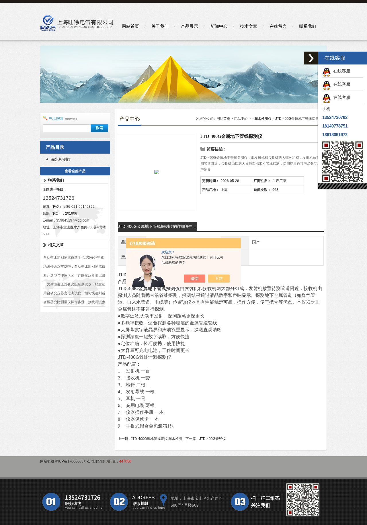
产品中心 (241, 119)
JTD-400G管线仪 (212, 439)
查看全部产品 (75, 171)
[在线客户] (311, 58)
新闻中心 (219, 26)
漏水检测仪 (61, 159)
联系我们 (307, 26)
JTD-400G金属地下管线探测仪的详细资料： (157, 226)
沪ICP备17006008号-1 (72, 461)
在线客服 (340, 70)
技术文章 (248, 26)
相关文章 (56, 244)
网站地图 (47, 461)
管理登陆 (98, 461)
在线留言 (278, 26)
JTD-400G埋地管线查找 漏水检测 (156, 439)
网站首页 (130, 26)
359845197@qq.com (72, 220)
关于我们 (160, 26)
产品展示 (189, 26)
